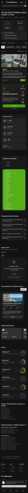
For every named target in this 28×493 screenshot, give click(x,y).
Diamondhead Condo (5, 409)
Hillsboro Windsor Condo (6, 413)
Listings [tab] (4, 42)
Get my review (14, 105)
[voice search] (22, 5)
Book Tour (22, 80)
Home (3, 456)
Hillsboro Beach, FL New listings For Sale (8, 449)
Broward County (9, 456)
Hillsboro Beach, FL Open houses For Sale (8, 446)
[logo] (11, 2)
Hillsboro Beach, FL (16, 456)
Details (12, 316)
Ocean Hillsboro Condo (5, 417)
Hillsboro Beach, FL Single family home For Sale (9, 430)
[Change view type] (25, 51)
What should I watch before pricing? (10, 38)
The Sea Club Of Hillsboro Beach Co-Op (8, 418)
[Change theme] (25, 2)
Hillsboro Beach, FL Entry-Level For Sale (8, 437)
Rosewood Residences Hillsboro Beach (12, 303)
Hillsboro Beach (4, 9)
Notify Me (15, 274)
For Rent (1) (14, 336)
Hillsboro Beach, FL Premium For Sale (8, 438)
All (2, 255)
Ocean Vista (5, 332)
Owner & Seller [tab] (11, 42)
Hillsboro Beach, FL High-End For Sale (8, 441)
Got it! (14, 486)
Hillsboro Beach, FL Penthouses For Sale (8, 445)
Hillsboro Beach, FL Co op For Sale (7, 431)
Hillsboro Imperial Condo (6, 410)
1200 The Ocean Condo (5, 407)
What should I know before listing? (10, 35)
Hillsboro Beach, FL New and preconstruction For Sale (11, 443)
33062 (9, 9)
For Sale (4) (4, 336)
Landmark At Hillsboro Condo (6, 416)
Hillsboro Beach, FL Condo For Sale (7, 428)
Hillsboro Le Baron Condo (6, 412)
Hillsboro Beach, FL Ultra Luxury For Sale (8, 442)
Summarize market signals (9, 32)
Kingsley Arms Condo (5, 414)
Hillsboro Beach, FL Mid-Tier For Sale (8, 439)
